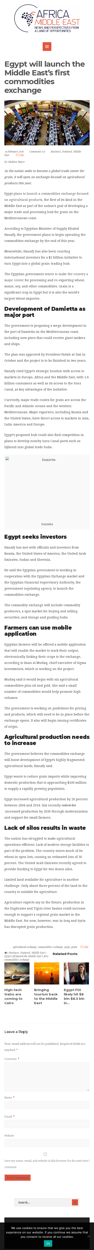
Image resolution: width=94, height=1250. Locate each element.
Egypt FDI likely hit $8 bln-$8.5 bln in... (74, 996)
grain (74, 947)
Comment (11, 1059)
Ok (48, 1243)
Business (56, 151)
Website (9, 1135)
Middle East (38, 952)
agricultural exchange (25, 947)
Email (9, 1116)
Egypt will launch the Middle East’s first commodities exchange (44, 77)
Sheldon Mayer (16, 161)
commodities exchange (50, 947)
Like (21, 155)
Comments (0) (37, 151)
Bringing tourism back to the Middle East (46, 996)
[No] (88, 1236)
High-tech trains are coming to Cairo (13, 996)
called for (69, 805)
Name (9, 1097)
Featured (67, 151)
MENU (47, 46)
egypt (67, 947)
